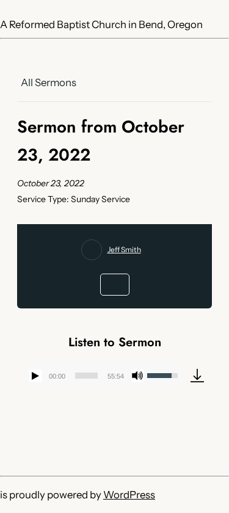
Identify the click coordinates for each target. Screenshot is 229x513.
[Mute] (137, 375)
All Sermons (48, 82)
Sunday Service (100, 199)
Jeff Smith (124, 249)
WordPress (129, 495)
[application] (103, 375)
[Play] (35, 375)
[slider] (86, 376)
